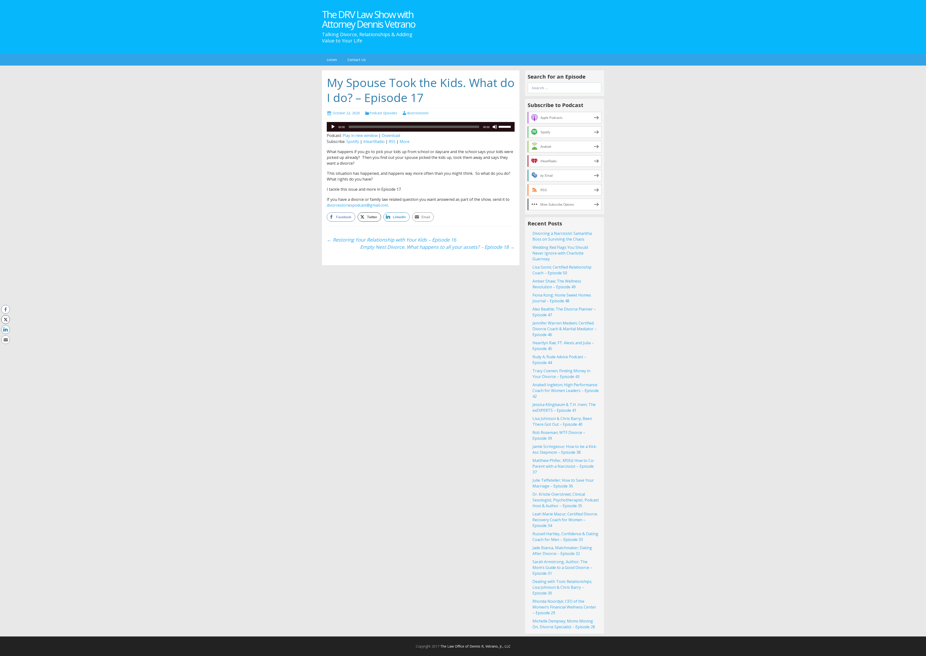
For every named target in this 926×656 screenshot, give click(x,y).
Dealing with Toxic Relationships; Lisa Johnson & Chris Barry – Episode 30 (562, 587)
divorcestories (418, 113)
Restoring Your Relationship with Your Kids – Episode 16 (391, 240)
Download (391, 135)
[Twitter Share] (5, 319)
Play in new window (360, 135)
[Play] (333, 126)
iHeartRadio (374, 141)
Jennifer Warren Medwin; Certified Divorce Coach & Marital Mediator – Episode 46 (564, 328)
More (404, 141)
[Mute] (494, 126)
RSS (392, 141)
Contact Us (356, 59)
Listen (332, 59)
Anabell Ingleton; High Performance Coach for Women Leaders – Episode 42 (565, 390)
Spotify (352, 141)
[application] (421, 127)
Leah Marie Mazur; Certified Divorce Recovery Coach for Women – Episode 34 (564, 519)
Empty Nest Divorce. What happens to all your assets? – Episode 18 (437, 247)
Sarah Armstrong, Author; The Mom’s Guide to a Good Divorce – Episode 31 (562, 567)
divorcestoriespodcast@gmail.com (357, 205)
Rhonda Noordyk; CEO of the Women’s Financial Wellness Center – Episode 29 (564, 607)
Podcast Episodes (383, 113)
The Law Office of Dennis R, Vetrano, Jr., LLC (475, 646)
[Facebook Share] (5, 309)
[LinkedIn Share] (5, 329)
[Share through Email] (5, 339)
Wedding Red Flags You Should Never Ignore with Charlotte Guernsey (560, 253)
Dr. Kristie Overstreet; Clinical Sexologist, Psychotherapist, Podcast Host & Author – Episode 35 (565, 500)
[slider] (505, 126)
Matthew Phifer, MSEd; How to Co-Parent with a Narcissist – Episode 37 (563, 466)
